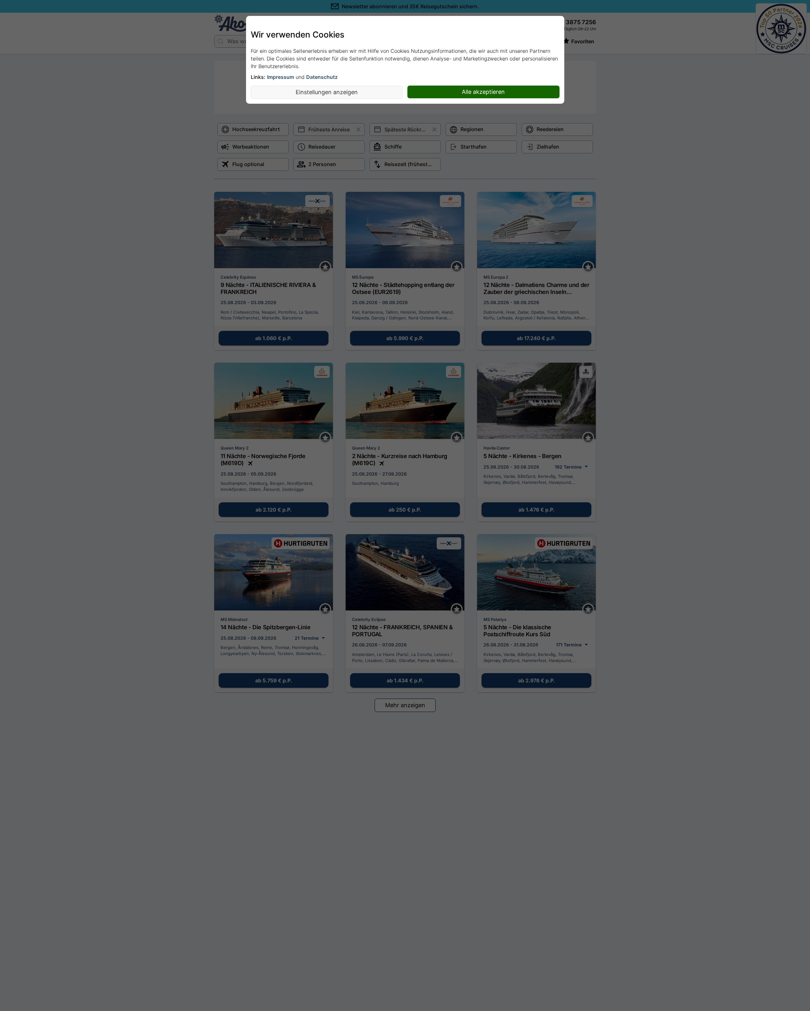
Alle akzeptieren (483, 91)
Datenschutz (322, 77)
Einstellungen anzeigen (327, 92)
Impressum (280, 77)
